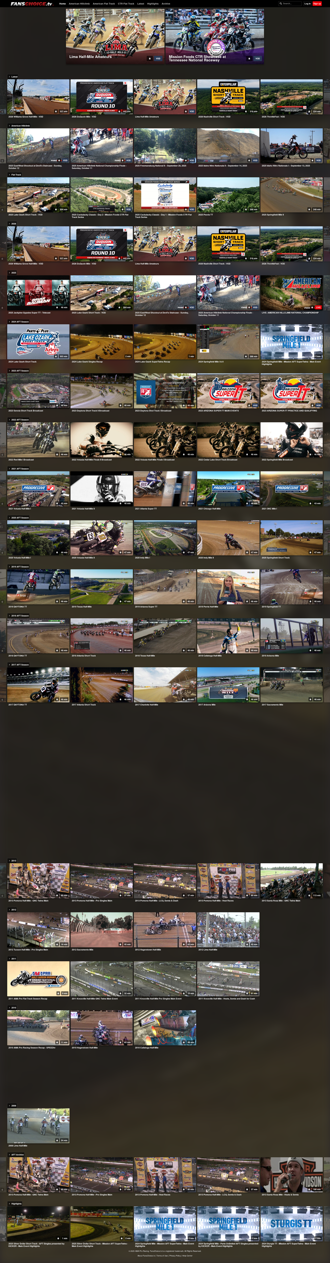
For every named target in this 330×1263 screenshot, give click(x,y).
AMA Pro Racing (142, 1251)
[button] (115, 36)
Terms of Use (162, 1255)
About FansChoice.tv (146, 1255)
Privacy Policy (175, 1255)
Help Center (187, 1255)
